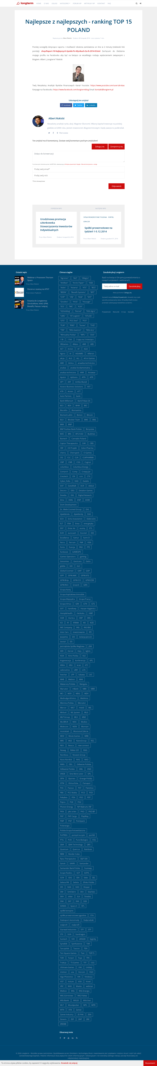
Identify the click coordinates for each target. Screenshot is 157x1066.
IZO (73, 637)
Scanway (88, 868)
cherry (63, 452)
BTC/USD (79, 434)
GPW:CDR (86, 222)
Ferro (62, 542)
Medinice (84, 698)
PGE (71, 802)
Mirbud (63, 712)
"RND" (72, 325)
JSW (90, 646)
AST (88, 386)
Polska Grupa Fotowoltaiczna (72, 830)
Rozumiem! (150, 1063)
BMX (62, 424)
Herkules (80, 613)
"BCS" (93, 287)
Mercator (82, 703)
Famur (76, 537)
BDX (69, 405)
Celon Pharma (87, 448)
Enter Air (71, 528)
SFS (61, 887)
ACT (61, 349)
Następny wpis (100, 208)
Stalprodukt (88, 920)
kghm (88, 651)
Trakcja (63, 962)
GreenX (76, 585)
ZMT (80, 1019)
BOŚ (62, 434)
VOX (80, 981)
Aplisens (74, 377)
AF (78, 349)
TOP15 (91, 953)
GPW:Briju (64, 580)
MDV (86, 693)
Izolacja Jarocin (85, 637)
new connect (83, 745)
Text (82, 953)
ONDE (62, 773)
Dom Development (68, 504)
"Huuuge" (86, 301)
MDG (78, 693)
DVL (87, 509)
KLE (84, 655)
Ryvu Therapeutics (68, 858)
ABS (92, 344)
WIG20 (76, 1000)
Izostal (63, 641)
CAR (84, 443)
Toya (80, 958)
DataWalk (72, 486)
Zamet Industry (66, 1014)
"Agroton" (64, 278)
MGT (73, 707)
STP (89, 929)
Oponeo (71, 778)
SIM (61, 892)
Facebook (67, 105)
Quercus (76, 849)
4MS (84, 344)
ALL (77, 358)
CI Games (88, 452)
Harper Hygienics (88, 608)
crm (81, 476)
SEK (78, 877)
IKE (84, 622)
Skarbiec (91, 892)
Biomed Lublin (66, 415)
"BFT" (92, 292)
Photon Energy (66, 807)
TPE (88, 958)
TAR (88, 943)
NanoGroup (81, 740)
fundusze (64, 552)
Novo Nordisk (66, 759)
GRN (85, 585)
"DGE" (80, 297)
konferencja (80, 660)
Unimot (63, 972)
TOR (62, 958)
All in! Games (89, 358)
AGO (86, 349)
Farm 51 (86, 537)
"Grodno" (64, 301)
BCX (61, 405)
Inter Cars (64, 632)
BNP (70, 424)
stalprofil (75, 925)
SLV (78, 896)
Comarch (64, 471)
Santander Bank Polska (70, 868)
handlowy (72, 608)
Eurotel (83, 533)
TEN (85, 948)
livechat (63, 674)
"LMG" (62, 316)
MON (75, 726)
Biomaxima (76, 410)
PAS (61, 788)
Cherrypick (74, 452)
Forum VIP (77, 3)
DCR (82, 486)
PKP (62, 816)
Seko (86, 877)
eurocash (72, 533)
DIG (72, 495)
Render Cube (74, 854)
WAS (70, 986)
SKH (62, 896)
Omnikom (73, 1053)
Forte (62, 547)
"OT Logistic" (75, 316)
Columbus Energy (80, 467)
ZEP (72, 1019)
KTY (86, 665)
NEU (62, 745)
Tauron (76, 948)
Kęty (79, 651)
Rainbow (88, 849)
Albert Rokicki (67, 38)
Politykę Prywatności (120, 297)
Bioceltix (63, 410)
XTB (70, 1010)
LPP (72, 674)
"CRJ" (71, 297)
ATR (61, 391)
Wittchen (87, 1000)
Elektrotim (91, 519)
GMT (80, 571)
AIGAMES (79, 353)
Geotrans (77, 561)
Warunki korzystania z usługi (89, 164)
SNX (77, 901)
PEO (81, 797)
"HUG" (75, 301)
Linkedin (92, 105)
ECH (62, 519)
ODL (71, 764)
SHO (77, 887)
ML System (75, 712)
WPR (93, 1005)
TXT (85, 962)
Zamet (78, 1010)
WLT (62, 1005)
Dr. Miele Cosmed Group (70, 509)
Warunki (116, 312)
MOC (75, 722)
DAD (76, 481)
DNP (79, 500)
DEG (72, 490)
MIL (89, 707)
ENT (62, 528)
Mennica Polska (67, 703)
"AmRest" (64, 283)
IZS (71, 641)
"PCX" (84, 320)
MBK (85, 689)
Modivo (84, 722)
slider (70, 896)
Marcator (64, 689)
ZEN (89, 1014)
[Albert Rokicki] (38, 121)
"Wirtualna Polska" (68, 334)
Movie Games (74, 736)
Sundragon (80, 934)
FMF (81, 542)
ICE (61, 622)
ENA (69, 523)
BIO (85, 405)
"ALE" (75, 278)
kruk (79, 665)
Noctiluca (64, 755)
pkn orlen (72, 811)
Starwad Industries (68, 929)
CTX (88, 476)
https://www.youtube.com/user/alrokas (107, 85)
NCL (92, 740)
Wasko (79, 986)
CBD (92, 443)
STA (92, 915)
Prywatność (106, 312)
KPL (91, 660)
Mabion (71, 679)
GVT (62, 608)
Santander (84, 863)
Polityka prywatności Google (72, 164)
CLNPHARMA (88, 457)
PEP (89, 797)
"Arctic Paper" (78, 283)
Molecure (64, 726)
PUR (70, 840)
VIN (78, 976)
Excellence (64, 537)
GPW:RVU (64, 585)
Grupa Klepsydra (67, 599)
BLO (62, 419)
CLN (76, 457)
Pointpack (80, 821)
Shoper (86, 887)
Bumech (63, 438)
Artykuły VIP (89, 3)
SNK (62, 901)
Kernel (70, 651)
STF (82, 929)
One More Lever (76, 773)
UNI (80, 967)
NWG (62, 764)
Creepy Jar (86, 471)
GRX (77, 604)
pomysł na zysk (78, 835)
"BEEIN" (63, 292)
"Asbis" (63, 287)
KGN (62, 655)
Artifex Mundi (81, 382)
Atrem (70, 391)
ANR (82, 372)
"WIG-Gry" (90, 330)
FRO (81, 547)
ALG (70, 358)
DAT (62, 486)
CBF (61, 448)
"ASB (91, 283)
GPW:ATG (85, 575)
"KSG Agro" (91, 311)
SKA (82, 892)
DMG (71, 500)
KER (61, 651)
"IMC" (71, 306)
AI (70, 353)
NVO (86, 759)
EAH (89, 514)
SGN (69, 887)
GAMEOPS (76, 552)
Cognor (88, 462)
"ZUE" (92, 334)
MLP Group (65, 717)
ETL (90, 528)
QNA (62, 844)
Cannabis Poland (78, 438)
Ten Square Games (68, 953)
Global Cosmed (66, 571)
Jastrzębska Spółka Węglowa (72, 646)
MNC (84, 717)
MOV (62, 736)
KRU (71, 665)
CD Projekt (72, 448)
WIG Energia (84, 991)
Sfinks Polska (88, 882)
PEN (73, 797)
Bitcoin (90, 415)
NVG (78, 759)
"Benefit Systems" (78, 292)
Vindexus (89, 976)
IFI (68, 622)
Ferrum (72, 542)
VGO (91, 972)
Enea (77, 523)
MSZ (70, 740)
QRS (88, 844)
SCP (78, 873)
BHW (78, 405)
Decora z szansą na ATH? (38, 289)
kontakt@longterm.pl (104, 89)
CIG (61, 457)
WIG (73, 991)
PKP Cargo (72, 816)
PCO (83, 792)
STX (61, 934)
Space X (73, 906)
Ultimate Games (67, 967)
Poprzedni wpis (56, 208)
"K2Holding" (65, 311)
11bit (70, 339)
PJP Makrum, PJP (84, 807)
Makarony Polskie (67, 684)
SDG (70, 877)
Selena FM (64, 882)
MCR (69, 693)
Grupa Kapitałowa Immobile (72, 594)
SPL (82, 906)
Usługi (54, 3)
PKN (62, 811)
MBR (93, 689)
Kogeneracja (65, 660)
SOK (85, 901)
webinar (89, 986)
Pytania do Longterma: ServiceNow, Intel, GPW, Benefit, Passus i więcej (37, 303)
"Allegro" (85, 278)
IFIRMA (76, 622)
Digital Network (84, 495)
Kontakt (101, 3)
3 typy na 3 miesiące (85, 339)
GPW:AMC (72, 575)
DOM (87, 500)
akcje (62, 358)
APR (91, 377)
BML (94, 419)
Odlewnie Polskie (67, 769)
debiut (91, 486)
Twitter (80, 105)
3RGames (64, 344)
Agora (62, 353)
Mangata (83, 684)
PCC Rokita (72, 792)
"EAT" (89, 297)
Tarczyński (64, 948)
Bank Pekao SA (84, 401)
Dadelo (86, 481)
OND (89, 769)
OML (81, 769)
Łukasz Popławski (35, 293)
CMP (62, 462)
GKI (71, 566)
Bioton (80, 415)
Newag (63, 750)
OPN (62, 778)
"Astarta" (74, 287)
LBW (76, 670)
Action (70, 349)
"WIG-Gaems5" (75, 330)
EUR (62, 533)
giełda (62, 566)
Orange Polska (86, 778)
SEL (93, 877)
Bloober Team (74, 419)
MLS (76, 717)
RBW (62, 854)
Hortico (71, 618)
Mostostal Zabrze (80, 731)
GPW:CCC (77, 580)
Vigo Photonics (66, 976)
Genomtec (64, 561)
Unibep (89, 967)
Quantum (64, 849)
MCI (61, 693)
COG (78, 462)
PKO (82, 811)
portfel (111, 217)
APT (61, 382)
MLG (86, 712)
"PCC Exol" (73, 320)
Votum (71, 981)
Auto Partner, (66, 396)
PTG (62, 840)
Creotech (64, 476)
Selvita (76, 882)
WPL (85, 1005)
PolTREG (63, 835)
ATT (79, 391)
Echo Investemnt (75, 519)
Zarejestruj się (116, 146)
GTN (85, 604)
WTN (62, 1010)
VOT (62, 981)
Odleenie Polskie (84, 764)
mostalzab (64, 731)
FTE (88, 547)
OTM (62, 783)
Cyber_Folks (65, 481)
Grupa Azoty (65, 589)
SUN (69, 934)
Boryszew (90, 429)
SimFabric (71, 892)
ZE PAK (81, 1014)
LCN (83, 670)
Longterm (25, 1053)
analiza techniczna (68, 372)
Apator (63, 377)
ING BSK (87, 627)
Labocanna (65, 670)
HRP (81, 618)
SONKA (63, 906)
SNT (69, 901)
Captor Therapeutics (69, 443)
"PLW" (62, 325)
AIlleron (90, 353)
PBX (61, 792)
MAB (62, 679)
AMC (62, 363)
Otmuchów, (73, 783)
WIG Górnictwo (66, 995)
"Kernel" (78, 311)
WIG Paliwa (82, 995)
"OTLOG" (88, 316)
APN (84, 377)
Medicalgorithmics (68, 698)
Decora (63, 490)
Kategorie (64, 3)
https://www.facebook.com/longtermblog (71, 89)
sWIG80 (82, 939)
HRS (89, 618)
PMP (62, 821)
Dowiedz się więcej (69, 1063)
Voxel (88, 981)
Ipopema (64, 637)
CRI (73, 476)
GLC (78, 566)
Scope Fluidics (66, 873)
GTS (93, 604)
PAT (79, 788)
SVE (73, 939)
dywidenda (65, 514)
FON (89, 542)
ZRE (87, 1019)
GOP (88, 571)
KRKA (62, 665)
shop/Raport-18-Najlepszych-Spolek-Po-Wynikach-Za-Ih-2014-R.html (70, 51)
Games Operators (68, 556)
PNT (70, 821)
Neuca (71, 745)
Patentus (89, 788)
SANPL (72, 863)
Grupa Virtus (65, 604)
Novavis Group (79, 755)
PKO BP (91, 811)
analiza (63, 368)
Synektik (63, 943)
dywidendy (78, 514)
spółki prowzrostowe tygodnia (95, 217)
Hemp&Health (66, 613)
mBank (75, 689)
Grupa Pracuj (84, 599)
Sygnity (93, 939)
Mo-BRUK (64, 722)
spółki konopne (66, 910)
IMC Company (66, 627)
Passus (71, 788)
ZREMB (63, 1024)
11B (61, 339)
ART (69, 382)
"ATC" (84, 287)
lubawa (81, 674)
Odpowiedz (116, 186)
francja (72, 547)
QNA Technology (75, 844)
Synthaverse (76, 943)
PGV (79, 802)
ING (78, 627)
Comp (74, 471)
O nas (46, 3)
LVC (90, 674)
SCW (62, 877)
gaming (83, 556)
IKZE (92, 622)
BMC (86, 419)
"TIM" (62, 330)
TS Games (75, 962)
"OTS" (62, 320)
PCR (91, 792)
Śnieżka (87, 896)
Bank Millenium (66, 401)
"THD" (92, 325)
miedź (81, 707)
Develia (63, 495)
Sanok (62, 863)
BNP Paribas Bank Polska (71, 429)
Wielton (63, 991)
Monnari (84, 726)
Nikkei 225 (74, 750)
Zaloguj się (99, 146)
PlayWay (84, 816)
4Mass (75, 344)
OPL (89, 773)
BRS (69, 434)
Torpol (71, 958)
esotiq (82, 528)
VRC (62, 986)
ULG (92, 962)
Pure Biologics (82, 840)
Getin (88, 561)
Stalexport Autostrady (69, 920)
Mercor (63, 707)
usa (72, 972)
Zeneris (63, 1019)
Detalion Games (86, 490)
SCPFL (86, 873)
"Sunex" (82, 325)
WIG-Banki (64, 1000)
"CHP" (62, 297)
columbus (64, 467)
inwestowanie (79, 632)
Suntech (63, 939)
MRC (62, 740)
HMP (91, 613)
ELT (61, 523)
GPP (62, 575)
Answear (92, 372)
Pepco (63, 802)
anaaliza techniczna (86, 363)
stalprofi (63, 925)
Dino (62, 500)
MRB (86, 736)
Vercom (81, 972)
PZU (94, 840)
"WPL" (83, 334)
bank (78, 396)
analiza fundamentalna (80, 368)
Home (38, 3)
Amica (71, 363)
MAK (81, 679)
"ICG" (62, 306)
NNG (85, 750)
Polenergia (64, 825)
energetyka (88, 523)
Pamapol (86, 783)
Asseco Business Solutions (71, 386)
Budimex (91, 434)
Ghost (90, 1053)
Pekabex (63, 797)
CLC (69, 457)
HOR (62, 618)
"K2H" (80, 306)
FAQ (109, 3)
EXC (92, 533)
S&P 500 (83, 858)
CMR (70, 462)
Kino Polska (73, 655)
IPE (90, 632)
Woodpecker (73, 1005)
